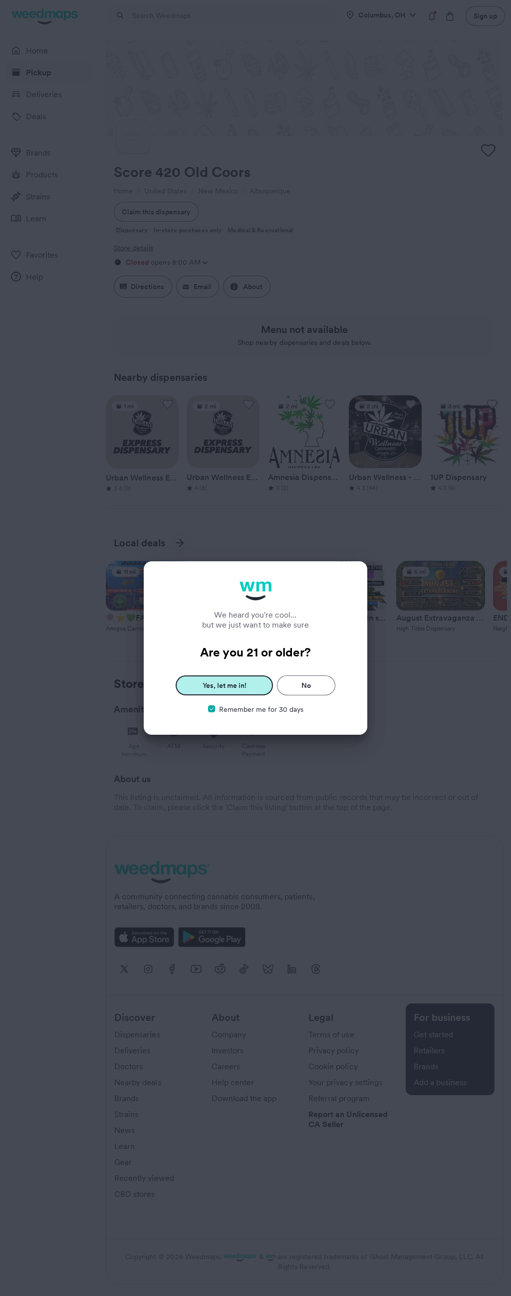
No (306, 685)
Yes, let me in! (225, 685)
